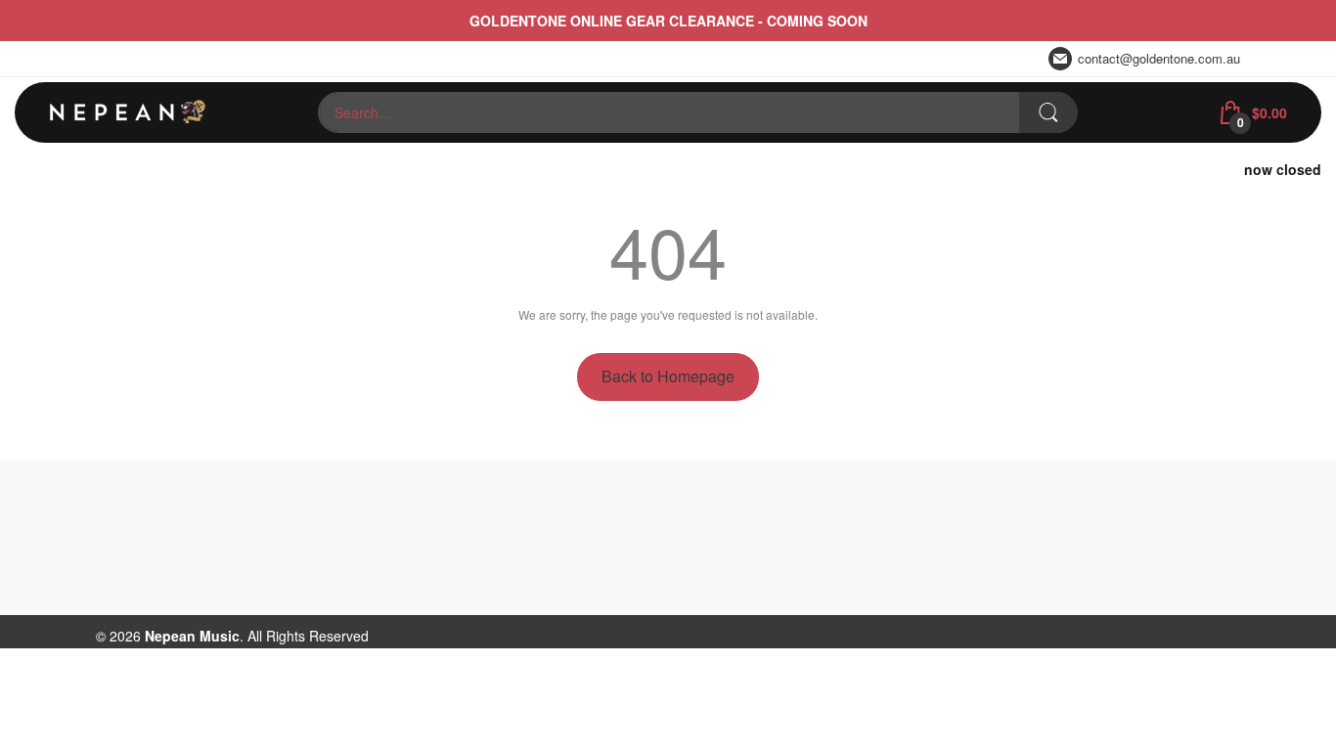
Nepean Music (192, 635)
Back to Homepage (668, 376)
